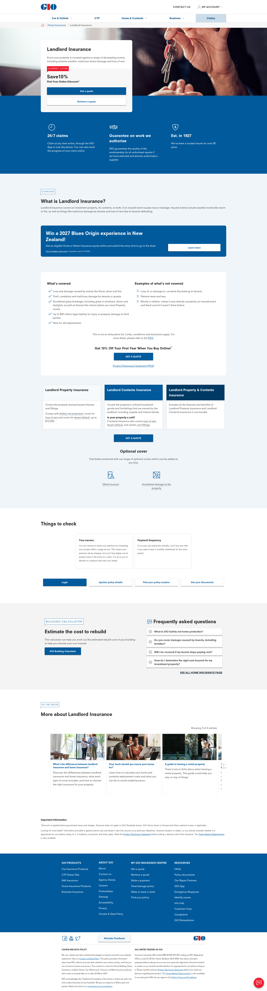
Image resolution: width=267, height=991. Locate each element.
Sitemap (103, 896)
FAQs (177, 869)
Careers (103, 885)
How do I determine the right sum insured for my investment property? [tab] (183, 662)
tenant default (82, 417)
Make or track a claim (143, 891)
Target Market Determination (211, 834)
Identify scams (182, 897)
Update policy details (111, 582)
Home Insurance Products (76, 886)
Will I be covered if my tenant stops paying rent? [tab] (183, 652)
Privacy (103, 908)
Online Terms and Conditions (184, 977)
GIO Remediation (184, 920)
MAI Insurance (70, 880)
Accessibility (106, 902)
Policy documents (184, 874)
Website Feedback (114, 938)
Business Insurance (72, 891)
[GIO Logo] (49, 7)
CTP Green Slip (70, 874)
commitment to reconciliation (99, 986)
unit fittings (143, 424)
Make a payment (140, 880)
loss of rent (51, 417)
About (102, 868)
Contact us (105, 874)
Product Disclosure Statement (136, 834)
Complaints (181, 914)
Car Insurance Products (75, 869)
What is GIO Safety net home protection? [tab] (178, 631)
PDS (150, 338)
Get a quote (86, 91)
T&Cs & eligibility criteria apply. (57, 251)
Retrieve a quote (86, 101)
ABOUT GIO (106, 862)
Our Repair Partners (185, 880)
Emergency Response (186, 891)
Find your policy (140, 897)
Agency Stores (107, 879)
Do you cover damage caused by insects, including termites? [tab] (185, 642)
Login (65, 582)
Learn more (194, 247)
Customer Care (183, 908)
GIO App (179, 886)
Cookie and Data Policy (89, 959)
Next (223, 765)
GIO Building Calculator (63, 651)
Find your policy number (156, 582)
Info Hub (179, 903)
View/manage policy (142, 886)
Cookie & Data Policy (111, 913)
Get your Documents (202, 582)
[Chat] (258, 983)
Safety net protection (71, 413)
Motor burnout (111, 484)
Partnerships (106, 891)
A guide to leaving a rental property (185, 764)
